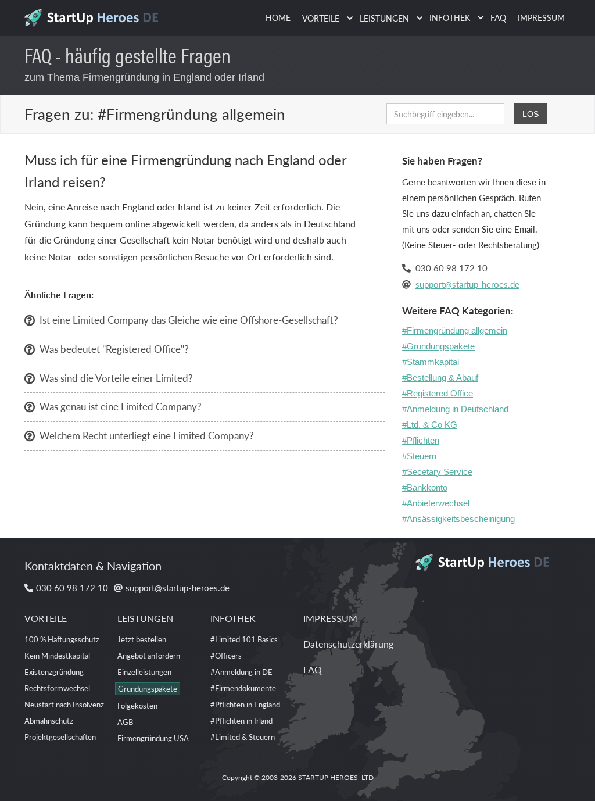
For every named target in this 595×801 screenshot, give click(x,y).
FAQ (498, 17)
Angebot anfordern (148, 655)
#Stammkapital (430, 362)
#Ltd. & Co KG (429, 425)
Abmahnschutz (48, 720)
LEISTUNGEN (145, 618)
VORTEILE (45, 618)
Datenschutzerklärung (348, 643)
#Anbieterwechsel (435, 503)
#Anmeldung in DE (241, 671)
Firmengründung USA (153, 737)
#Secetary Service (437, 472)
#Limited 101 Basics (244, 639)
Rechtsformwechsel (57, 687)
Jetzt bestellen (141, 639)
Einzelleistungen (144, 671)
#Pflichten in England (245, 704)
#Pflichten (420, 440)
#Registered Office (437, 393)
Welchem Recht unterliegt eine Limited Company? (147, 435)
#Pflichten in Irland (241, 720)
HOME (278, 17)
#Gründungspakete (438, 346)
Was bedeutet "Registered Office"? (114, 349)
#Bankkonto (424, 487)
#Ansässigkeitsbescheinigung (458, 519)
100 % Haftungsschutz (61, 639)
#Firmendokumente (243, 687)
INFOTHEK (233, 618)
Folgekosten (137, 705)
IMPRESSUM (541, 17)
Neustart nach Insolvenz (64, 704)
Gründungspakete (147, 688)
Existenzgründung (54, 671)
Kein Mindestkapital (57, 655)
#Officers (226, 655)
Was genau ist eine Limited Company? (121, 406)
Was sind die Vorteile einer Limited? (116, 378)
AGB (125, 721)
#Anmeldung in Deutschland (455, 409)
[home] (95, 14)
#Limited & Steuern (242, 736)
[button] (325, 18)
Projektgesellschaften (60, 736)
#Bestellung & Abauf (440, 377)
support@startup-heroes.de (467, 284)
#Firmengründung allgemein (454, 330)
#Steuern (419, 456)
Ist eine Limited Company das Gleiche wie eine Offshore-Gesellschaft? (189, 320)
